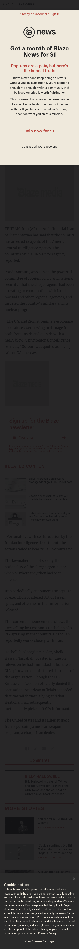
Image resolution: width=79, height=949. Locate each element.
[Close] (74, 878)
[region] (39, 911)
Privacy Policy (47, 933)
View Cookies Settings (39, 941)
